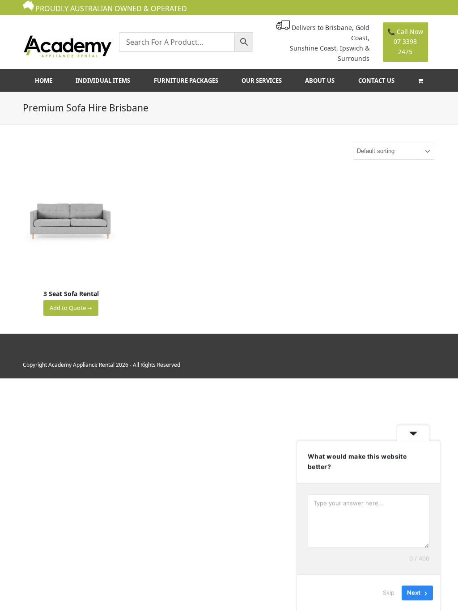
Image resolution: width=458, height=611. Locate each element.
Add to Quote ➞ (71, 308)
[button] (420, 80)
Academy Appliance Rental (81, 365)
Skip (388, 592)
